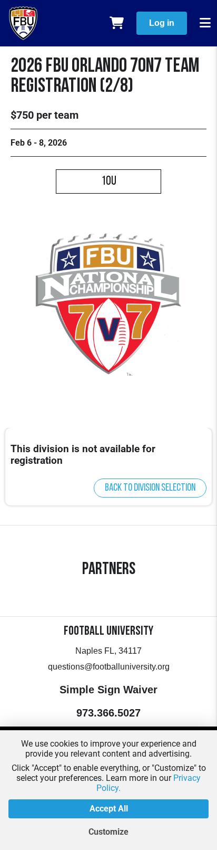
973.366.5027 (108, 713)
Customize (108, 832)
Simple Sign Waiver (108, 689)
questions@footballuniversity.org (109, 666)
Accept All (109, 809)
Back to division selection (150, 488)
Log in (161, 22)
